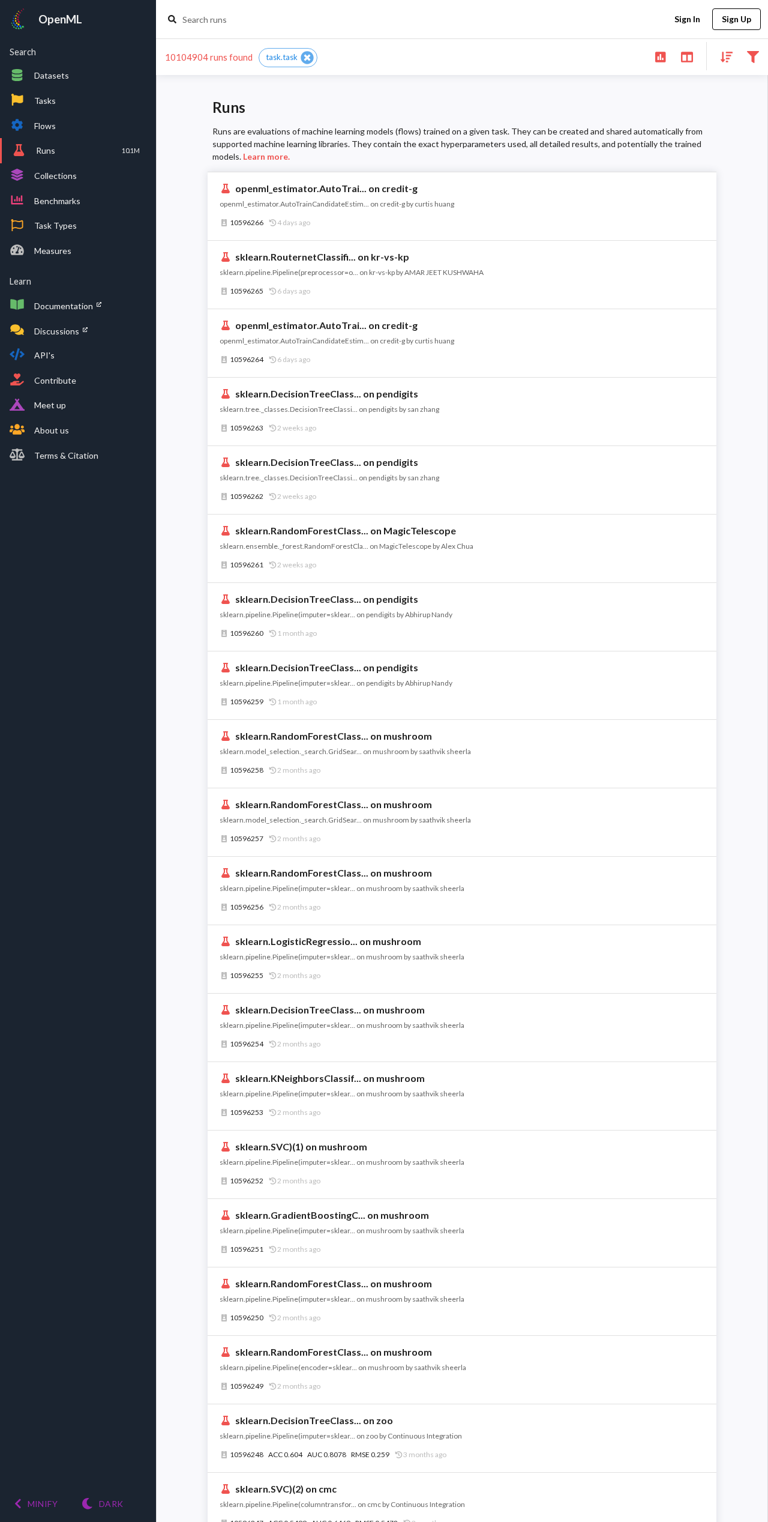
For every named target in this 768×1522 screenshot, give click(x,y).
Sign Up (736, 19)
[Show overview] (660, 56)
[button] (288, 57)
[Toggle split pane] (686, 56)
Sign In (687, 19)
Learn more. (266, 156)
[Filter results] (752, 56)
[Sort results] (723, 56)
